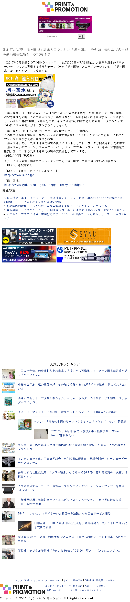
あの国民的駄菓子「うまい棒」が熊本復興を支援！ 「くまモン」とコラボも (57, 206)
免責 (87, 586)
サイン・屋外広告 (73, 580)
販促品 (99, 580)
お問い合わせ (54, 590)
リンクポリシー (99, 586)
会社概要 (50, 586)
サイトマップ (64, 586)
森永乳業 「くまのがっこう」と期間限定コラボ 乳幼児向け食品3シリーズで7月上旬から (66, 210)
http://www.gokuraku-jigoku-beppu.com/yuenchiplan (44, 184)
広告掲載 (78, 586)
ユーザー (110, 580)
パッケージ (37, 580)
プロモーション (53, 580)
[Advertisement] (65, 287)
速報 (26, 580)
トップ (18, 580)
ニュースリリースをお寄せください (82, 590)
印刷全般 (89, 580)
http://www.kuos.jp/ (19, 175)
